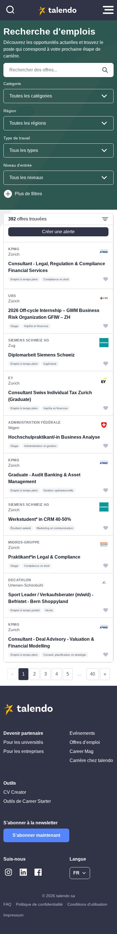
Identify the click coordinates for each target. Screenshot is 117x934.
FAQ (7, 904)
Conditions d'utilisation (87, 904)
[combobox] (58, 96)
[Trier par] (105, 219)
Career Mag (81, 751)
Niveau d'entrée (17, 165)
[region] (58, 437)
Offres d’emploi (85, 742)
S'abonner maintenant (36, 835)
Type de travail (16, 138)
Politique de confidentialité (39, 904)
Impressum (13, 915)
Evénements (82, 733)
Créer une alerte (58, 231)
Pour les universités (23, 742)
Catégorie (12, 83)
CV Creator (14, 792)
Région (9, 111)
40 (92, 674)
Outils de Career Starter (27, 801)
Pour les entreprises (23, 751)
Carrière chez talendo (91, 760)
